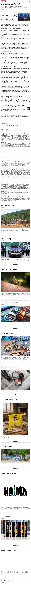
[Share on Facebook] (6, 126)
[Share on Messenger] (8, 126)
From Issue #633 (9, 10)
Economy (7, 9)
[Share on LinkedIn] (10, 126)
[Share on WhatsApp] (11, 126)
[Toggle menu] (29, 1)
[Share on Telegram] (13, 126)
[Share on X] (4, 126)
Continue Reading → (15, 264)
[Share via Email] (17, 126)
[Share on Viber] (15, 126)
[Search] (27, 1)
